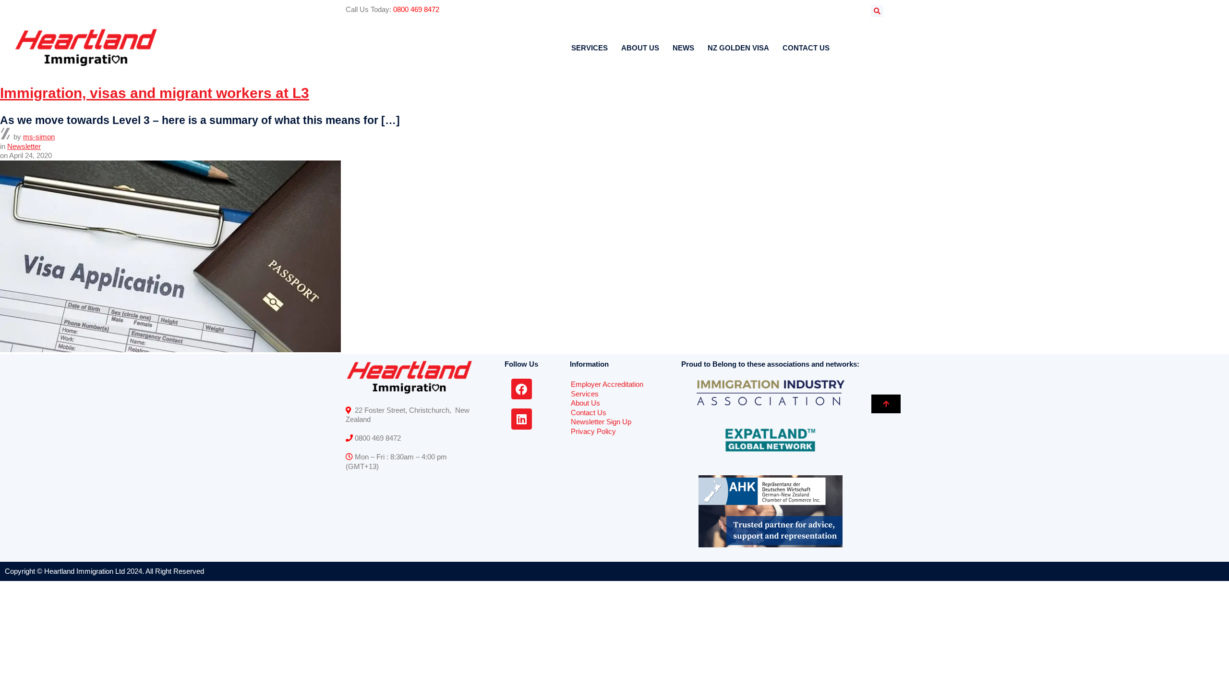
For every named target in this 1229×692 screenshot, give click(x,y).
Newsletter (24, 146)
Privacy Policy (593, 431)
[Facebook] (521, 389)
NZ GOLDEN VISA (738, 48)
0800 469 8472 (416, 9)
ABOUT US (640, 48)
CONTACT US (806, 48)
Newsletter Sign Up (601, 422)
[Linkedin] (521, 418)
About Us (585, 403)
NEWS (683, 48)
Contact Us (588, 412)
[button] (877, 11)
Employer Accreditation (607, 384)
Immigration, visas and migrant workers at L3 (154, 93)
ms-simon (39, 137)
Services (585, 394)
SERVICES (589, 48)
